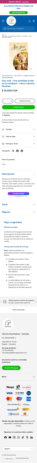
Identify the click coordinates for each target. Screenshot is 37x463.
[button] (34, 21)
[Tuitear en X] (13, 151)
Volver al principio (18, 310)
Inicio (3, 34)
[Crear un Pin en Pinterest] (22, 151)
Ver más (25, 2)
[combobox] (18, 28)
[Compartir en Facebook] (17, 151)
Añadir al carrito (24, 101)
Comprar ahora (18, 107)
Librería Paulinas (7, 75)
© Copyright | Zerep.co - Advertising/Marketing (15, 458)
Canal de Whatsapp (11, 368)
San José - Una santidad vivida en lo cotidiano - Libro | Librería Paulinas (17, 37)
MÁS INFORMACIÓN (18, 13)
